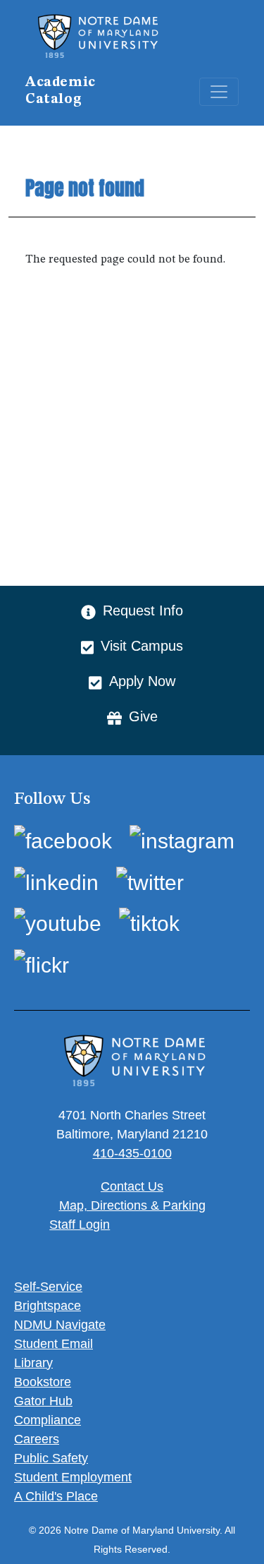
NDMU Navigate (60, 1325)
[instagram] (182, 841)
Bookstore (42, 1382)
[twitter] (150, 882)
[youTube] (57, 923)
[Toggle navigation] (219, 92)
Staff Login (79, 1224)
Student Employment (73, 1477)
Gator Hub (43, 1401)
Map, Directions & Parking (132, 1205)
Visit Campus (142, 646)
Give (143, 716)
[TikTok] (149, 923)
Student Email (53, 1344)
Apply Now (142, 681)
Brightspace (47, 1306)
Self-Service (48, 1287)
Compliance (47, 1420)
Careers (36, 1439)
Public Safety (51, 1458)
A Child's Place (56, 1496)
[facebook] (63, 841)
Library (33, 1363)
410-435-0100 (132, 1153)
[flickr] (41, 964)
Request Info (143, 610)
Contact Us (132, 1186)
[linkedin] (56, 882)
